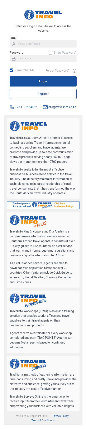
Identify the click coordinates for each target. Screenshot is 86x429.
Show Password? (65, 52)
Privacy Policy (61, 416)
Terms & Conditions (43, 420)
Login (43, 81)
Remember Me (24, 70)
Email (13, 38)
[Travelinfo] (28, 126)
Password (17, 52)
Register (43, 94)
